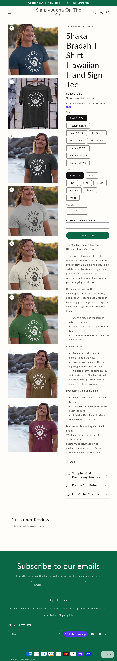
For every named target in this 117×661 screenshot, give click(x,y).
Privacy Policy (39, 608)
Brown (90, 190)
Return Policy (49, 615)
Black (92, 175)
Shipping (70, 98)
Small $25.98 (77, 118)
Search (13, 608)
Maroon (74, 190)
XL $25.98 (97, 133)
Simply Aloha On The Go (25, 659)
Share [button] (72, 462)
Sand (86, 183)
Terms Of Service (58, 608)
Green (100, 183)
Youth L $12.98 (78, 163)
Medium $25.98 (78, 125)
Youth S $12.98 (78, 148)
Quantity (70, 205)
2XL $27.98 (76, 140)
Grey (72, 183)
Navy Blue (75, 175)
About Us (24, 608)
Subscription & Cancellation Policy (87, 608)
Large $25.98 (77, 133)
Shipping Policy (67, 615)
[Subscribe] (82, 584)
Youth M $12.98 (78, 155)
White (73, 197)
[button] (9, 12)
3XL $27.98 (96, 140)
